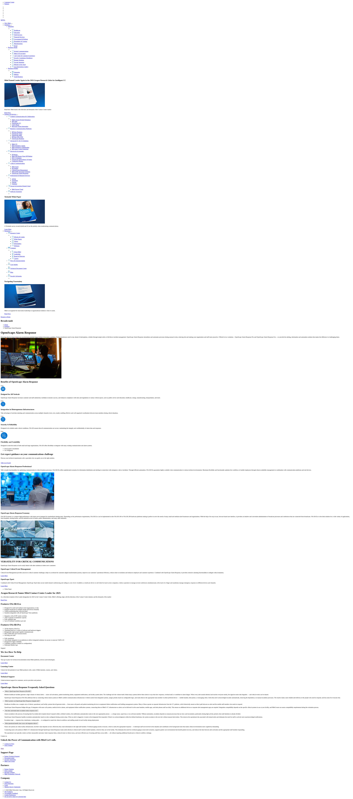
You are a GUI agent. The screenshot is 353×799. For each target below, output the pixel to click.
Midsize (16, 74)
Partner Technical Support (11, 756)
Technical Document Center (18, 268)
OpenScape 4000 (17, 135)
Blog (11, 272)
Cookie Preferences (10, 795)
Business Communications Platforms (21, 128)
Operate (14, 182)
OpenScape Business (18, 138)
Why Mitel (7, 23)
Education (17, 32)
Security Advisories (16, 276)
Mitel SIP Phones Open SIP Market (22, 156)
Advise (14, 179)
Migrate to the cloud (20, 64)
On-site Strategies (19, 62)
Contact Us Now (9, 744)
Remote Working (19, 60)
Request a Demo (5, 317)
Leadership (17, 254)
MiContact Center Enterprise (20, 149)
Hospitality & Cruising (20, 41)
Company (13, 248)
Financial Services (19, 37)
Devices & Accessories (17, 151)
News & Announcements (17, 261)
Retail (15, 46)
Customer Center (9, 2)
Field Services (18, 35)
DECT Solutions (17, 158)
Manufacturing (18, 43)
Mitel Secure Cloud (17, 189)
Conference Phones (17, 161)
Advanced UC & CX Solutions (19, 141)
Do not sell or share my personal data (15, 796)
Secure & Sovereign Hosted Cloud (20, 186)
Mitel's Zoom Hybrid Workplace (21, 120)
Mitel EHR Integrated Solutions (21, 172)
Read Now (7, 112)
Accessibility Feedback (11, 793)
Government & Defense (21, 39)
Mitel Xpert (15, 167)
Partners (6, 4)
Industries (11, 26)
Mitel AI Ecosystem (19, 53)
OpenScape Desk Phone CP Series (22, 159)
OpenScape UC (16, 123)
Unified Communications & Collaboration (22, 116)
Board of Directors (19, 256)
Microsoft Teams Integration (20, 126)
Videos (16, 241)
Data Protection (8, 783)
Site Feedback (8, 791)
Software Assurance (16, 191)
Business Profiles (13, 68)
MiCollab (14, 121)
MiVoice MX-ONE (17, 137)
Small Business (18, 77)
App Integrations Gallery (21, 67)
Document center (9, 758)
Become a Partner (9, 772)
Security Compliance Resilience (23, 58)
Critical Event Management (20, 170)
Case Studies (14, 264)
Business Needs (12, 47)
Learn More (7, 229)
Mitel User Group (9, 761)
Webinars (16, 246)
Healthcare (17, 30)
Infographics (17, 243)
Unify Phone (15, 125)
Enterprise (17, 72)
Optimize (14, 184)
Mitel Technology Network (12, 774)
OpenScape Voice (17, 133)
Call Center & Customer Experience (24, 56)
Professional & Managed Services (20, 175)
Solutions (7, 25)
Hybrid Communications (21, 51)
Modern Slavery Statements (12, 787)
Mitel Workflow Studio (18, 146)
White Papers (18, 239)
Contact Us (7, 782)
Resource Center (15, 233)
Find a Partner (8, 745)
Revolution (15, 168)
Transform (15, 180)
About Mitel (17, 252)
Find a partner (8, 771)
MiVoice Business (17, 132)
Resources (7, 231)
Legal (6, 785)
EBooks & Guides (19, 237)
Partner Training (9, 769)
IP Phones (15, 154)
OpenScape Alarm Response (20, 173)
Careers (16, 258)
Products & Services (10, 114)
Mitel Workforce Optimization (20, 147)
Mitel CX (14, 144)
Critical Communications (17, 163)
